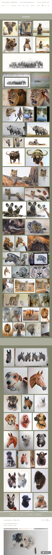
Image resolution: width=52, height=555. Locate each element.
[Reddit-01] (47, 520)
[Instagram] (42, 520)
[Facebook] (43, 520)
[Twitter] (45, 520)
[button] (48, 5)
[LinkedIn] (49, 520)
